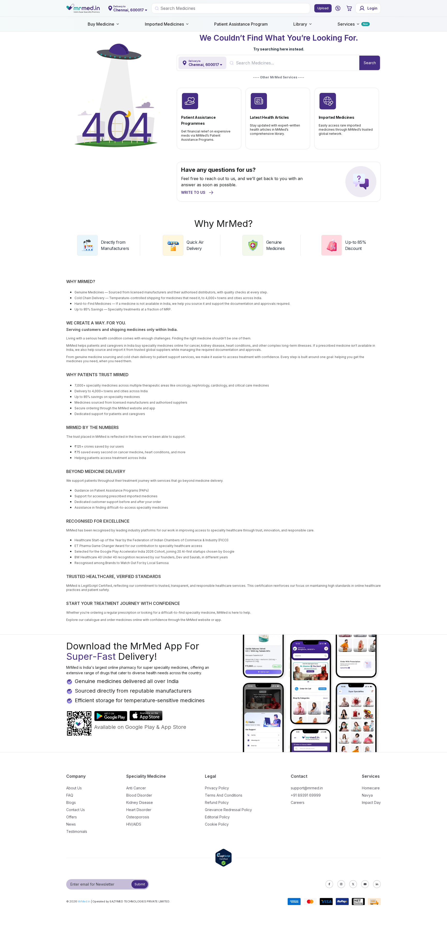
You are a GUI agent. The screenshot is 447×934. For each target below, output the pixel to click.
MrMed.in (84, 901)
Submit (140, 884)
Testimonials (76, 831)
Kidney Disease (139, 802)
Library (300, 24)
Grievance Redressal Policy (228, 809)
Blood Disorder (139, 795)
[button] (338, 8)
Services (346, 24)
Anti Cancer (136, 788)
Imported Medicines (164, 24)
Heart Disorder (138, 809)
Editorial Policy (217, 817)
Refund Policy (217, 802)
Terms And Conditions (223, 795)
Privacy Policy (217, 788)
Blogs (71, 802)
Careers (297, 802)
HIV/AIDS (133, 824)
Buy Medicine (101, 24)
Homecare (371, 788)
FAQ (69, 795)
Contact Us (75, 809)
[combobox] (297, 63)
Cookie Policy (217, 824)
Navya (367, 795)
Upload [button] (323, 8)
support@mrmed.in (307, 788)
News (71, 824)
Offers (71, 817)
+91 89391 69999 (306, 795)
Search (370, 63)
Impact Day (371, 802)
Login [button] (372, 8)
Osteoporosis (137, 817)
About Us (74, 788)
